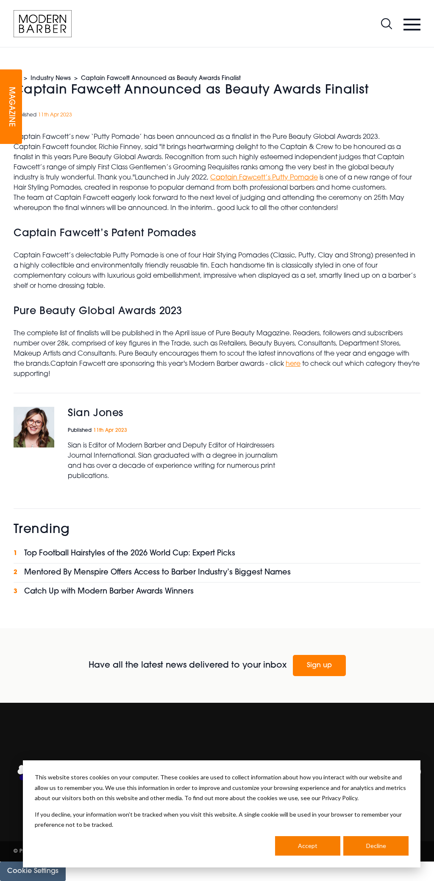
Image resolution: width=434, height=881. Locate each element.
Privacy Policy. (340, 797)
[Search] (386, 23)
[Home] (43, 23)
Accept (307, 845)
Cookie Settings (32, 871)
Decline (376, 845)
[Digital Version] (7, 52)
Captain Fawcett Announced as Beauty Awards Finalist (161, 78)
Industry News (51, 78)
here (293, 364)
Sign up (319, 665)
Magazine (11, 107)
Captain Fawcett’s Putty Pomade (264, 177)
